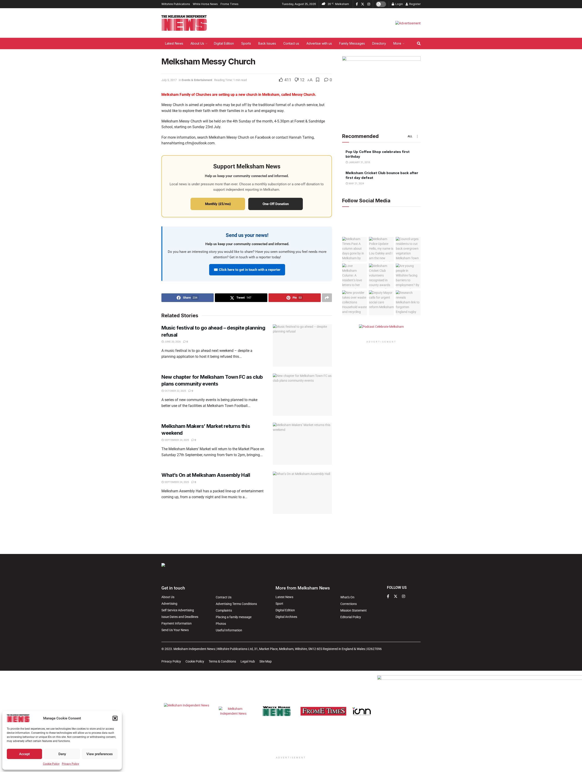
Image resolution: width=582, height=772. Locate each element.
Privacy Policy (70, 763)
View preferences (99, 754)
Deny (62, 754)
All (410, 136)
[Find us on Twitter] (362, 4)
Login (399, 4)
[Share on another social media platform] (327, 297)
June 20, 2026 (172, 341)
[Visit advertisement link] (408, 23)
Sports (246, 43)
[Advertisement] (291, 533)
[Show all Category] (417, 136)
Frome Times (229, 4)
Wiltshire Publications (175, 4)
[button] (115, 718)
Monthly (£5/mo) (218, 204)
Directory (379, 43)
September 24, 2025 (176, 440)
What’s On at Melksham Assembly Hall (205, 475)
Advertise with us (319, 43)
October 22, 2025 (175, 390)
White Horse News (205, 4)
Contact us (291, 43)
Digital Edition (224, 43)
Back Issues (267, 43)
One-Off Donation (276, 204)
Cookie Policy (51, 763)
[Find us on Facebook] (357, 4)
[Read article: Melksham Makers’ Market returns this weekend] (302, 444)
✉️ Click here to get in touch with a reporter (247, 270)
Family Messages (352, 43)
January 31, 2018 (359, 162)
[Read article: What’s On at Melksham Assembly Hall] (302, 493)
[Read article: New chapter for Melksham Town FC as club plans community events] (302, 394)
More (397, 43)
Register (415, 4)
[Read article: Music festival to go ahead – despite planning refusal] (302, 345)
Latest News (174, 43)
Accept (24, 754)
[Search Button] (419, 43)
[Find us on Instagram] (368, 4)
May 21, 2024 (356, 183)
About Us (197, 43)
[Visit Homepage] (184, 23)
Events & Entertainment (197, 80)
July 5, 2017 (169, 80)
